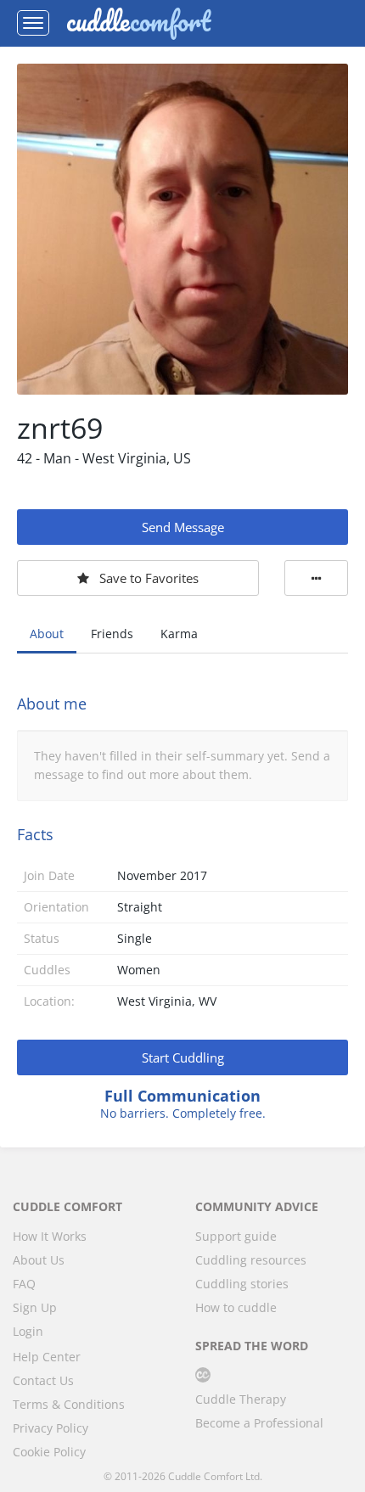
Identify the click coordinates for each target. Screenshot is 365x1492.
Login (28, 1331)
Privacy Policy (50, 1428)
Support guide (236, 1236)
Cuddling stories (242, 1284)
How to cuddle (236, 1307)
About (47, 633)
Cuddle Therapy (240, 1399)
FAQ (24, 1284)
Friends (112, 633)
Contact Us (43, 1380)
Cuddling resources (250, 1260)
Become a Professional (259, 1423)
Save (149, 577)
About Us (39, 1260)
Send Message (183, 527)
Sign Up (35, 1307)
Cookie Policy (49, 1452)
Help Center (47, 1357)
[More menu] (316, 578)
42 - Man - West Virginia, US (104, 458)
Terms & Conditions (69, 1404)
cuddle (138, 22)
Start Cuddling (183, 1057)
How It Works (50, 1236)
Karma (179, 633)
